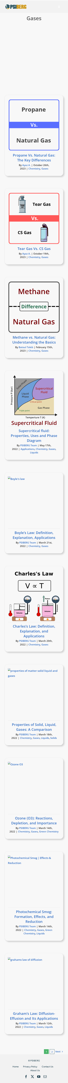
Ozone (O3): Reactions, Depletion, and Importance (34, 820)
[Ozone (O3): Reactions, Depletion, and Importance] (34, 788)
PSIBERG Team (28, 445)
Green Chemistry (49, 831)
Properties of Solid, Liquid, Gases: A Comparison (34, 727)
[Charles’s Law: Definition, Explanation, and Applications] (34, 596)
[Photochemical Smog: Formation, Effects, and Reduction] (34, 881)
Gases (44, 168)
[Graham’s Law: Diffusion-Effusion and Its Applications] (34, 983)
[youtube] (38, 1076)
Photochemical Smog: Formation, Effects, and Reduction (34, 916)
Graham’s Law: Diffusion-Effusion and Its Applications (34, 1016)
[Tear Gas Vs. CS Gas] (34, 218)
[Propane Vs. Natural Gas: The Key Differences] (34, 125)
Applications (27, 449)
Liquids (34, 452)
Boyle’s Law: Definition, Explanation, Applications (34, 535)
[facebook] (26, 1076)
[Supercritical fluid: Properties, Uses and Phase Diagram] (34, 400)
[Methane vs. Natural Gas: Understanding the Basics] (34, 307)
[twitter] (32, 1076)
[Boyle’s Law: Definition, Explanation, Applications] (34, 502)
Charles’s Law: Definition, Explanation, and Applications (34, 631)
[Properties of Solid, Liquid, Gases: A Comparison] (34, 694)
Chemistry (34, 168)
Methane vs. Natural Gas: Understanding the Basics (34, 339)
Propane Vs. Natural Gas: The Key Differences (34, 157)
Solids (53, 737)
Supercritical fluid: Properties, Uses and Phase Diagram (34, 435)
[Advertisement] (34, 59)
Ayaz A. (26, 165)
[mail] (45, 1076)
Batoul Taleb (26, 347)
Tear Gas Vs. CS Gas (34, 248)
